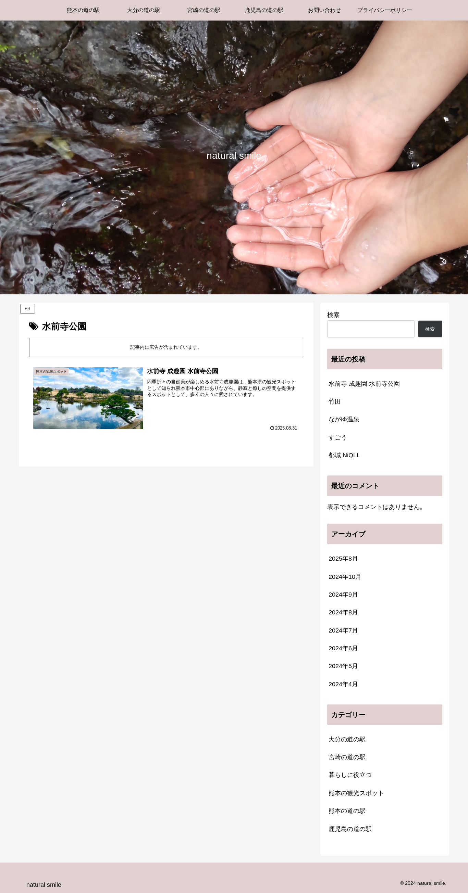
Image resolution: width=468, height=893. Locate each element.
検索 (333, 314)
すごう (338, 437)
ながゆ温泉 (344, 419)
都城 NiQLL (344, 455)
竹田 (335, 401)
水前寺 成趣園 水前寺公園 (364, 383)
